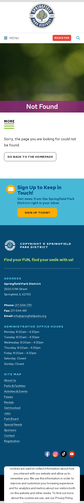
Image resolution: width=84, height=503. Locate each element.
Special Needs (13, 424)
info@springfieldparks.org (30, 316)
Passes (8, 397)
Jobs (7, 413)
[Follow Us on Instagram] (55, 454)
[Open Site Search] (78, 38)
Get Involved (12, 408)
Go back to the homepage (30, 157)
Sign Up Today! (37, 212)
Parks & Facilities (14, 386)
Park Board (11, 419)
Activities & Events (15, 391)
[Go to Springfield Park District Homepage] (42, 16)
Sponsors (10, 430)
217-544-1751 (23, 305)
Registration (12, 441)
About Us (10, 380)
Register (61, 38)
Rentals (9, 402)
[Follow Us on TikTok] (64, 454)
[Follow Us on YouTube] (72, 454)
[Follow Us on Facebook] (47, 454)
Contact (9, 435)
